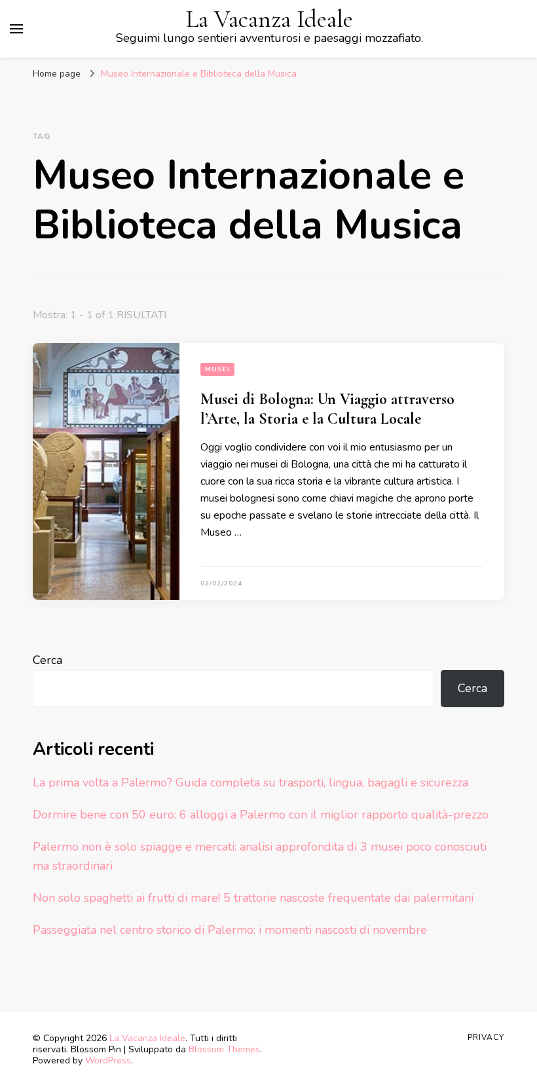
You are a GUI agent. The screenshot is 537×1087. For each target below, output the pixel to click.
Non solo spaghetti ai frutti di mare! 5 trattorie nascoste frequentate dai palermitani (253, 898)
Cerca (47, 660)
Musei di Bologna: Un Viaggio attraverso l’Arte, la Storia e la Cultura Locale (327, 409)
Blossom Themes (224, 1049)
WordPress (108, 1060)
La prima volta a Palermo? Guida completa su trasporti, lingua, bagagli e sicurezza (250, 782)
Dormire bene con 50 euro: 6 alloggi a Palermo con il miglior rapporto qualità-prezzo (261, 814)
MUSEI (217, 369)
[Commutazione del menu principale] (16, 28)
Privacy (486, 1037)
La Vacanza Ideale (269, 19)
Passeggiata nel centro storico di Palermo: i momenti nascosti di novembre (230, 930)
